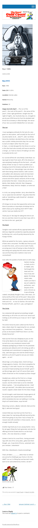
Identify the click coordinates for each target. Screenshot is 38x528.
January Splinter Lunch (27, 504)
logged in (14, 513)
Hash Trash (20, 492)
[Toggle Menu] (33, 6)
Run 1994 (6, 504)
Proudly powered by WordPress (10, 524)
